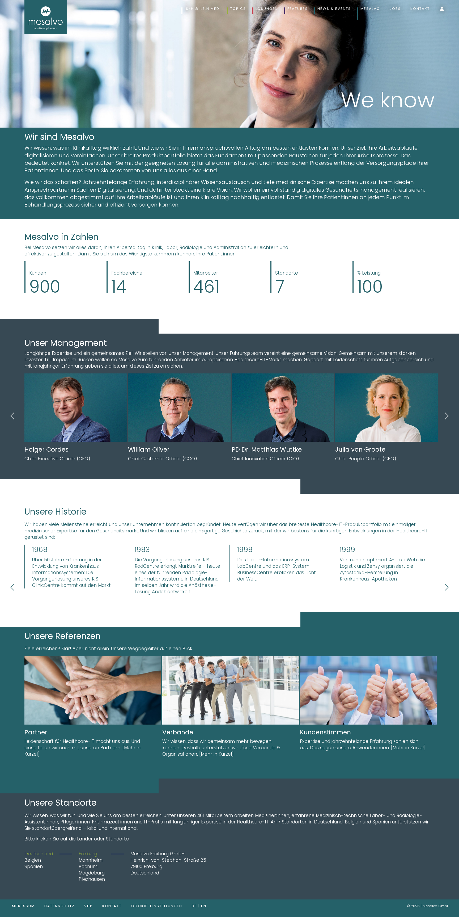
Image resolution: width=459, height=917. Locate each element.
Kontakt (420, 8)
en (203, 905)
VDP (88, 905)
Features (297, 8)
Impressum (23, 905)
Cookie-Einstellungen (156, 905)
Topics (238, 8)
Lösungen (267, 8)
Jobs (395, 8)
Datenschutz (59, 905)
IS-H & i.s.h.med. (203, 8)
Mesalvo (370, 8)
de (195, 905)
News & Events (334, 8)
